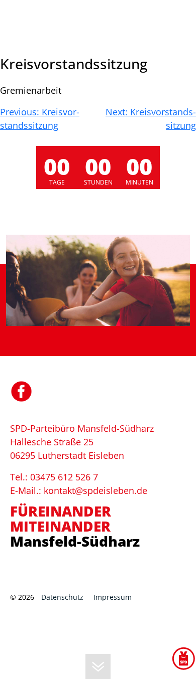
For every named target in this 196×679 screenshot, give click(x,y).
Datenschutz (62, 597)
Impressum (112, 597)
